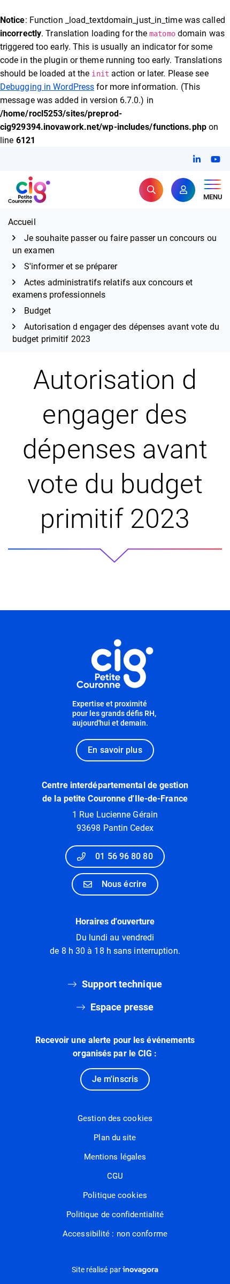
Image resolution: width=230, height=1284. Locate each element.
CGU (115, 1176)
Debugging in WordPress (47, 87)
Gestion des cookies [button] (115, 1118)
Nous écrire (124, 884)
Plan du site (115, 1137)
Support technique (122, 984)
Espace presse (122, 1007)
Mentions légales (115, 1157)
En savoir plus (115, 750)
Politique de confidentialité (115, 1214)
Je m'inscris (115, 1079)
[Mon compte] (183, 190)
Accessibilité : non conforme (115, 1234)
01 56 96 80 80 (123, 856)
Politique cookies (115, 1195)
